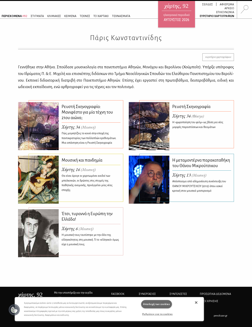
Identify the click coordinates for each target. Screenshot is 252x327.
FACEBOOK (117, 293)
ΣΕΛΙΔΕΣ (207, 4)
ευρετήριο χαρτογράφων (218, 57)
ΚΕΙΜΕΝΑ (70, 16)
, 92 (30, 294)
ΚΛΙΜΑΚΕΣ (54, 16)
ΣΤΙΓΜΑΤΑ (37, 16)
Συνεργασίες (147, 293)
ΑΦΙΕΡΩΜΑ (227, 4)
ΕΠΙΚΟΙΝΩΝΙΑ (225, 12)
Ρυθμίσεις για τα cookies (157, 314)
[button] (14, 310)
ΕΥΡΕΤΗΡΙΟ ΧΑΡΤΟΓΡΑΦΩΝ (217, 16)
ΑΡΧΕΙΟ (229, 8)
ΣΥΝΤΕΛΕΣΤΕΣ (178, 293)
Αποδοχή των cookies (156, 304)
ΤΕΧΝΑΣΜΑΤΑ (121, 16)
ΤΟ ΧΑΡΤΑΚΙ (101, 16)
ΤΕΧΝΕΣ (85, 16)
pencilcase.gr (220, 315)
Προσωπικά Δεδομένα (215, 293)
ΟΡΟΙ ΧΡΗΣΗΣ (209, 301)
